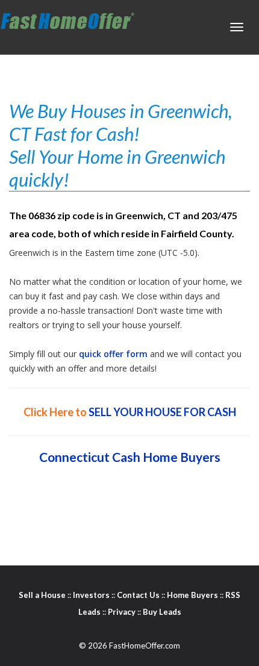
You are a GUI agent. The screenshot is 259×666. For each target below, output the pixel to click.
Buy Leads (162, 612)
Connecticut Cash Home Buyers (129, 456)
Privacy (122, 612)
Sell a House (42, 595)
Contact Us (138, 595)
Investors (91, 595)
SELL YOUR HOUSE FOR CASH (162, 412)
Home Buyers (192, 595)
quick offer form (113, 353)
